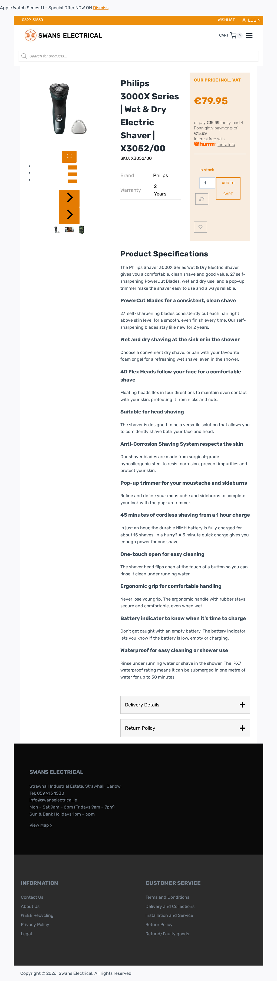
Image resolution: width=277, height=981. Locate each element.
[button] (56, 229)
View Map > (40, 825)
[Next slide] (69, 215)
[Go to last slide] (69, 198)
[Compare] (201, 199)
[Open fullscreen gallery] (69, 156)
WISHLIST (226, 20)
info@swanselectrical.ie (53, 800)
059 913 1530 (50, 793)
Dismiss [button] (100, 7)
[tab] (72, 167)
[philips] (69, 108)
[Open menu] (252, 35)
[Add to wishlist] (200, 227)
